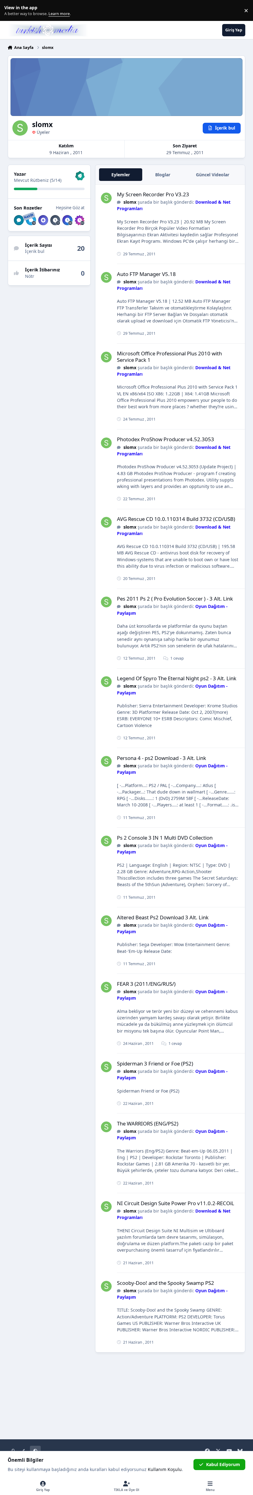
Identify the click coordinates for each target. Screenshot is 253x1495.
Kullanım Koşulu (165, 1469)
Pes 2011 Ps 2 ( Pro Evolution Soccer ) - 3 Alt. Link (175, 598)
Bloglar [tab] (162, 175)
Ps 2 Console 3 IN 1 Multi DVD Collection (165, 837)
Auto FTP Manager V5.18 (146, 274)
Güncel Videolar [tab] (212, 175)
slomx (129, 202)
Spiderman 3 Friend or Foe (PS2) (155, 1063)
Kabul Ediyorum (223, 1464)
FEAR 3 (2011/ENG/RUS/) (146, 983)
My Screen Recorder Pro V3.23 (153, 194)
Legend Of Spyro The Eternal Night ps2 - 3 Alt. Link (176, 678)
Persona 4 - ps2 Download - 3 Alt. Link (161, 757)
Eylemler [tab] (120, 175)
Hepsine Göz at (70, 207)
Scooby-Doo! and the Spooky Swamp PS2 (165, 1282)
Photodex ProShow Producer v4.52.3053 (165, 439)
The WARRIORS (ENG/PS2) (147, 1123)
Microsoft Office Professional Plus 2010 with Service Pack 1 (169, 356)
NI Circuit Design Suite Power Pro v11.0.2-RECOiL (175, 1203)
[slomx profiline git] (106, 198)
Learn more (12, 11)
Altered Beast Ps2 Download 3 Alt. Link (163, 917)
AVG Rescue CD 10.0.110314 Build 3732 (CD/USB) (176, 518)
